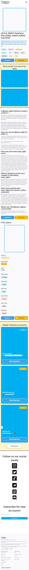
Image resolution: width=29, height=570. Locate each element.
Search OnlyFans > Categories (6, 557)
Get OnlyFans (14, 361)
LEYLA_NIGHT (7, 33)
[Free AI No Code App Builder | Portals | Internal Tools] (6, 568)
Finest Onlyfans (3, 562)
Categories (7, 185)
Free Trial (21, 60)
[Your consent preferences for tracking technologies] (1, 427)
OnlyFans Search (3, 552)
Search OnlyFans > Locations (5, 559)
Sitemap (2, 563)
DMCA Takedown (17, 559)
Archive (2, 565)
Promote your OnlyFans (18, 554)
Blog (15, 552)
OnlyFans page (13, 212)
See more (14, 446)
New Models (3, 560)
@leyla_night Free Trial (5, 142)
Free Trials (2, 554)
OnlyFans (8, 60)
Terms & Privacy (17, 557)
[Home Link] (5, 2)
